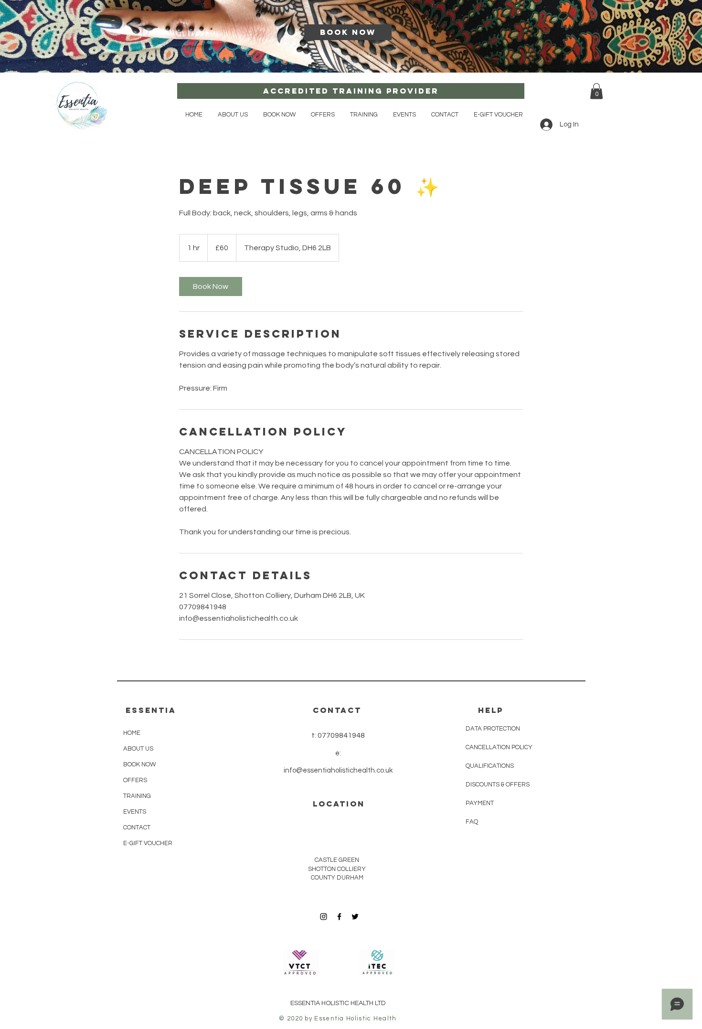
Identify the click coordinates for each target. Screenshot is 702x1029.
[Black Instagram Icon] (323, 916)
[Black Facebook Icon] (339, 916)
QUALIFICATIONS (490, 766)
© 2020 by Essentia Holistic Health (337, 1018)
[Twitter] (355, 916)
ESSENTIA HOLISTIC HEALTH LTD (337, 1003)
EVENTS (134, 811)
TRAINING (137, 796)
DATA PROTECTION (493, 728)
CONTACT (136, 827)
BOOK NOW (139, 764)
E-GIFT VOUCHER (147, 843)
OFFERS (135, 780)
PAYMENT (480, 803)
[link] (210, 286)
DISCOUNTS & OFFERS (498, 784)
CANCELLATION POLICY (499, 747)
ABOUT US (138, 748)
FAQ (472, 821)
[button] (279, 115)
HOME (131, 733)
